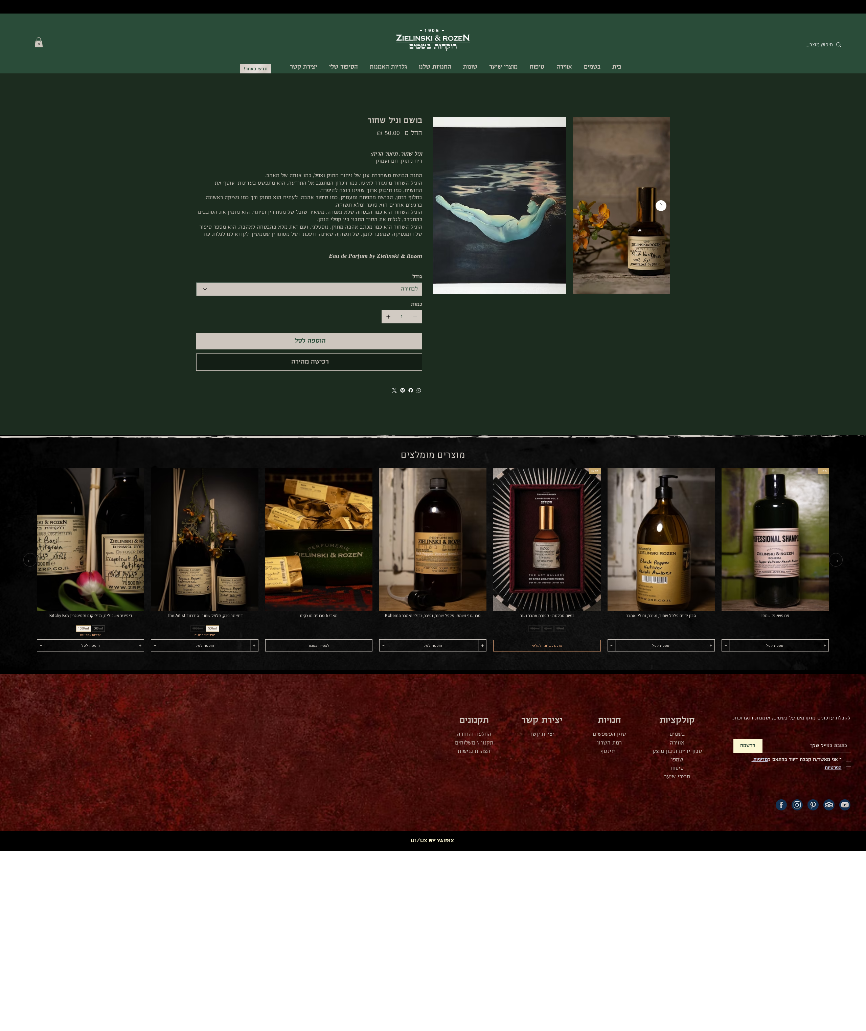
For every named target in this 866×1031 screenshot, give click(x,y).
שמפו (677, 760)
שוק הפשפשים (609, 734)
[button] (39, 42)
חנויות (609, 720)
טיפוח (677, 768)
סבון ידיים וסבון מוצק (677, 751)
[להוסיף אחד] (388, 316)
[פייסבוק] (410, 390)
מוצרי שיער (677, 777)
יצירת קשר (542, 734)
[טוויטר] (394, 390)
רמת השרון (609, 743)
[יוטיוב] (844, 804)
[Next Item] (661, 205)
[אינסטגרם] (797, 804)
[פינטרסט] (402, 390)
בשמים (677, 734)
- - (433, 30)
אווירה (677, 743)
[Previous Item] (441, 205)
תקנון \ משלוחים (474, 743)
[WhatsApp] (418, 390)
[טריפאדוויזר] (829, 804)
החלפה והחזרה (474, 734)
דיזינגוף (609, 751)
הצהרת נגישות (474, 751)
